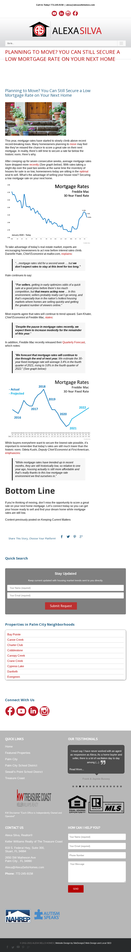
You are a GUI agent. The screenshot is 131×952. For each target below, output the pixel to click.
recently (34, 164)
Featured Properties (17, 752)
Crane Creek (15, 660)
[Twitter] (68, 536)
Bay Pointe (14, 634)
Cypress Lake (15, 666)
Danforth (12, 671)
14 (117, 786)
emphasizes (12, 453)
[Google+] (81, 536)
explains (66, 253)
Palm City (11, 759)
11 (107, 786)
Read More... (76, 769)
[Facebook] (61, 536)
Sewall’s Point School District (24, 771)
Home (9, 746)
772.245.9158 (57, 5)
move (73, 144)
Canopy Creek (16, 655)
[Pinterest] (74, 536)
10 (104, 786)
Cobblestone (15, 650)
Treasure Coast (15, 778)
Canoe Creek (15, 639)
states (48, 317)
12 (111, 786)
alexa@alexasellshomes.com (80, 5)
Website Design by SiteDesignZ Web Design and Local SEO (83, 943)
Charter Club (15, 645)
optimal (83, 171)
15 (121, 786)
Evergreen (13, 676)
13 (114, 786)
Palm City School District (21, 765)
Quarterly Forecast (73, 342)
